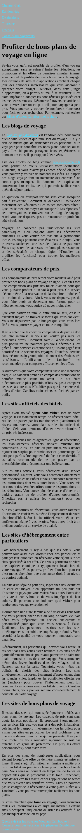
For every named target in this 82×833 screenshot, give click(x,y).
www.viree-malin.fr (66, 162)
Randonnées (10, 11)
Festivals (8, 30)
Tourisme (8, 24)
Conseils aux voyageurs (18, 36)
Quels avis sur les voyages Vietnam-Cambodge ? (35, 821)
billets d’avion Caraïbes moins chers (32, 116)
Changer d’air (11, 5)
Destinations (10, 17)
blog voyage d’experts (22, 135)
